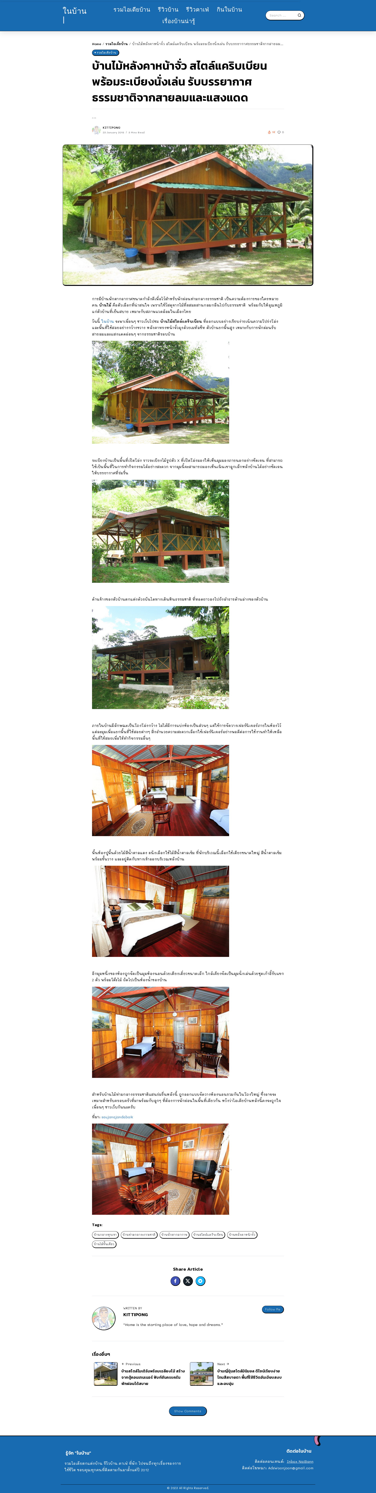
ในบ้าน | (75, 15)
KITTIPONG (112, 127)
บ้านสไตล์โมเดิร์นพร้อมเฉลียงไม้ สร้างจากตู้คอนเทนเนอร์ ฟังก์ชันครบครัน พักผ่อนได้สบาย (153, 1377)
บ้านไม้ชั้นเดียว (104, 1244)
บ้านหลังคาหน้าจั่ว (242, 1235)
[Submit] (300, 15)
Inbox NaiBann (300, 1461)
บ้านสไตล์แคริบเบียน (208, 1235)
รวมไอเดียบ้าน (117, 44)
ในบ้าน (107, 321)
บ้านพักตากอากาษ (174, 1235)
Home (96, 44)
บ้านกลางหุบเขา (105, 1235)
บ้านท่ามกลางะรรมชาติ (139, 1235)
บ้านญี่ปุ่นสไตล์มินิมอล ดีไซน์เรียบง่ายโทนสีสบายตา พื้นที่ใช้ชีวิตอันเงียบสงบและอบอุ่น (249, 1377)
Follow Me (272, 1309)
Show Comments (187, 1411)
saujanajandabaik (117, 1117)
